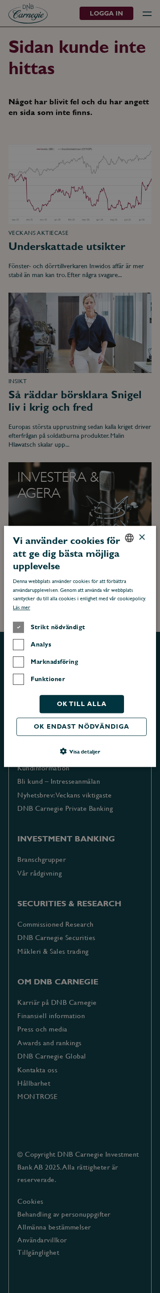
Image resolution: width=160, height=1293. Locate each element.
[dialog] (80, 646)
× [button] (141, 537)
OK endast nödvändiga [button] (81, 726)
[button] (80, 751)
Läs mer (21, 608)
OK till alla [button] (82, 703)
